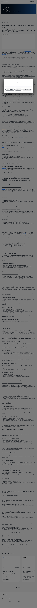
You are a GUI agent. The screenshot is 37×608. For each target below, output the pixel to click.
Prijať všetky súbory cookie (27, 89)
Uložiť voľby (18, 89)
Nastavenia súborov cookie (10, 89)
